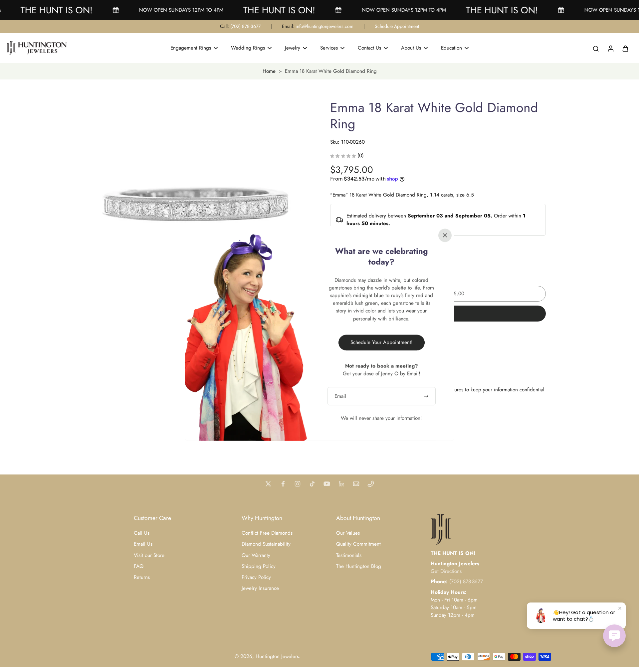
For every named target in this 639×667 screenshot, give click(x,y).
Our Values (348, 533)
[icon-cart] (625, 48)
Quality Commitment (358, 544)
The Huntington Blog (358, 566)
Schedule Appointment (397, 26)
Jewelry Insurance (260, 588)
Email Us (143, 544)
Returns (142, 577)
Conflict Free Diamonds (267, 533)
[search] (595, 48)
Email (340, 396)
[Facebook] (283, 483)
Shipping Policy (259, 566)
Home (269, 71)
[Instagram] (297, 483)
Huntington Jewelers (277, 656)
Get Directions (446, 571)
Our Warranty (256, 555)
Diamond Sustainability (266, 544)
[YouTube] (327, 483)
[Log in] (610, 48)
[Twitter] (268, 483)
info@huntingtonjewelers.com (324, 26)
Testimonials (348, 555)
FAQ (138, 566)
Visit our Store (149, 555)
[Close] (445, 235)
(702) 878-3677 (245, 26)
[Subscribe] (427, 396)
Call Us (141, 533)
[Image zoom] (198, 210)
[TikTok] (312, 483)
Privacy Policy (256, 577)
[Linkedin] (341, 483)
